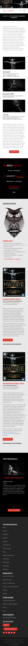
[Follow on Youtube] (4, 633)
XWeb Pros (16, 644)
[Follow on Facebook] (6, 633)
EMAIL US (6, 625)
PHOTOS (4, 607)
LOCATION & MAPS (7, 548)
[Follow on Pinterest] (12, 633)
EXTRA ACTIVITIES (6, 545)
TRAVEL (4, 552)
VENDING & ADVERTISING (8, 555)
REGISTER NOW (14, 151)
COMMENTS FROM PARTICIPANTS (14, 477)
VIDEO (4, 611)
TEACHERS (5, 541)
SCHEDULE (5, 538)
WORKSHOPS (5, 534)
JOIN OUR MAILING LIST (10, 629)
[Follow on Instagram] (9, 633)
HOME (4, 527)
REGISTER (5, 531)
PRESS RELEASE (6, 562)
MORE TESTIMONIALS (14, 510)
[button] (6, 494)
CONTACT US (5, 569)
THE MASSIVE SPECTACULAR (9, 600)
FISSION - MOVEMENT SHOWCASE (10, 604)
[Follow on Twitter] (14, 633)
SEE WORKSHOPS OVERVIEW (13, 259)
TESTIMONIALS (6, 559)
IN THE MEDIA (6, 566)
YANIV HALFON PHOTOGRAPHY (9, 617)
